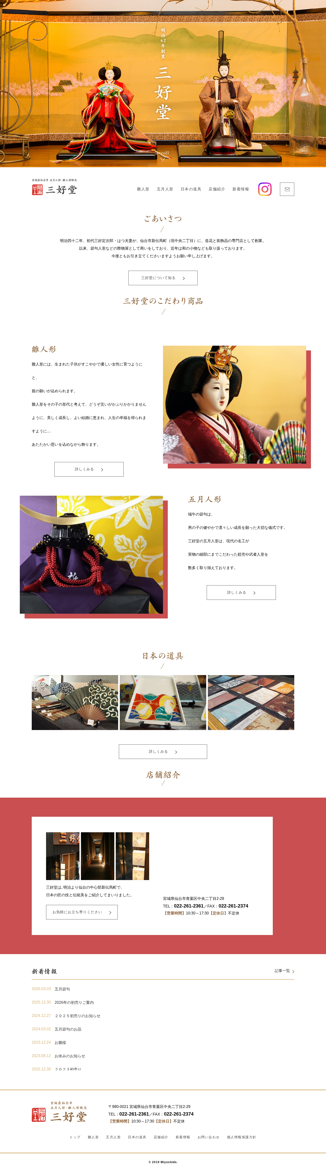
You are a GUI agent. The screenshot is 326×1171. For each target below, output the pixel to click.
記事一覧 (282, 971)
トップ (75, 1137)
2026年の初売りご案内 (74, 1002)
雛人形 (143, 189)
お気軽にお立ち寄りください (77, 912)
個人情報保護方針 (242, 1137)
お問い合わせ (209, 1137)
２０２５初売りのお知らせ (77, 1016)
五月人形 (165, 189)
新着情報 (240, 189)
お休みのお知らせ (70, 1056)
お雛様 (60, 1043)
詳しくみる (84, 469)
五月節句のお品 (68, 1029)
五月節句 (62, 989)
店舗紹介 (217, 189)
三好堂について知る (158, 278)
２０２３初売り (68, 1069)
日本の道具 (191, 189)
